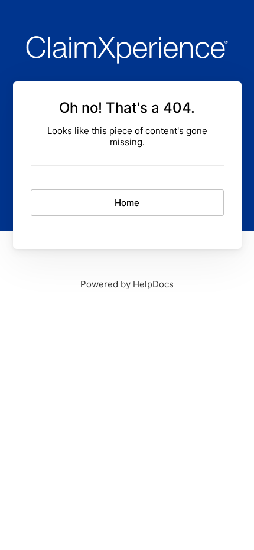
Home (127, 202)
